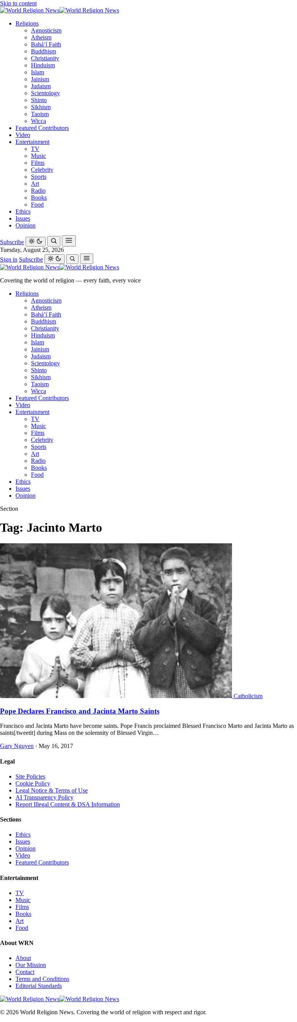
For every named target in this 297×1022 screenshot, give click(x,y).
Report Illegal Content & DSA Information (67, 804)
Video (22, 135)
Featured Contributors (42, 128)
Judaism (41, 86)
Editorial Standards (38, 986)
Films (37, 162)
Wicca (38, 121)
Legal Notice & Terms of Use (51, 790)
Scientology (45, 93)
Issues (22, 218)
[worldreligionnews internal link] (59, 10)
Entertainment (32, 142)
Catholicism (248, 696)
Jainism (40, 79)
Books (39, 197)
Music (38, 155)
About (23, 958)
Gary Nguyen (17, 746)
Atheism (41, 37)
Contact (24, 972)
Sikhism (41, 107)
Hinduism (43, 65)
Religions (27, 23)
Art (35, 183)
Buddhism (43, 51)
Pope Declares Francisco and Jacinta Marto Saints (79, 711)
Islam (37, 72)
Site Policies (30, 776)
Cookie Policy (32, 783)
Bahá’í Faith (46, 44)
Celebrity (42, 169)
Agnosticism (46, 30)
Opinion (25, 225)
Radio (38, 190)
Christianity (45, 58)
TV (35, 149)
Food (37, 204)
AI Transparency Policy (44, 797)
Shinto (39, 100)
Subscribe (12, 242)
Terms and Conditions (42, 979)
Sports (38, 176)
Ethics (23, 211)
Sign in (8, 259)
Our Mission (30, 965)
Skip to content (18, 3)
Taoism (40, 114)
